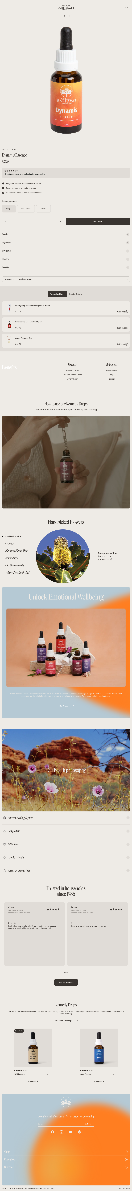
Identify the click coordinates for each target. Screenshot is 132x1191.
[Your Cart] (126, 7)
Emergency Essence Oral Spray (28, 322)
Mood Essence (85, 1074)
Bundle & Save (75, 294)
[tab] (18, 536)
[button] (65, 972)
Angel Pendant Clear (24, 338)
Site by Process (124, 1188)
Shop (7, 1152)
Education (9, 1159)
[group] (34, 934)
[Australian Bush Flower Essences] (66, 8)
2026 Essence (19, 1074)
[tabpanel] (82, 556)
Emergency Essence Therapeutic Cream (32, 305)
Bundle (43, 209)
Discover (8, 1167)
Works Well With (57, 294)
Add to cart (98, 221)
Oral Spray (25, 209)
